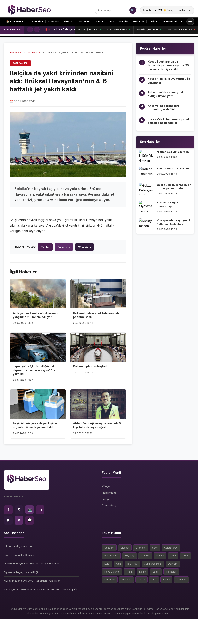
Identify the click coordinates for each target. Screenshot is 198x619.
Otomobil (109, 579)
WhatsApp (84, 246)
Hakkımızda (109, 492)
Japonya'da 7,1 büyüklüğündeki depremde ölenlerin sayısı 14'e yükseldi (64, 29)
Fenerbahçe (111, 555)
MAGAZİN (138, 21)
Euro (106, 563)
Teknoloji (171, 571)
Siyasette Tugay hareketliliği (21, 572)
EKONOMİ (84, 21)
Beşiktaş (129, 555)
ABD (154, 579)
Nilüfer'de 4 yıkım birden (18, 546)
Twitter (45, 246)
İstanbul (145, 555)
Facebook (64, 246)
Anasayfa (14, 21)
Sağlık (156, 571)
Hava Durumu (111, 571)
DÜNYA (99, 21)
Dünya (141, 579)
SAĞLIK (153, 21)
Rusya (166, 579)
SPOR (111, 21)
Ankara (160, 555)
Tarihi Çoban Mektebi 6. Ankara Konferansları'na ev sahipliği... (41, 589)
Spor (155, 547)
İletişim (106, 499)
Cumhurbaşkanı (152, 563)
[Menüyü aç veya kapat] (190, 21)
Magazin (126, 579)
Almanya (181, 579)
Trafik (129, 571)
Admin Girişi (109, 505)
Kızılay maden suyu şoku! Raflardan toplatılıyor (32, 580)
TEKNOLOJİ (169, 21)
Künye (106, 486)
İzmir (173, 555)
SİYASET (68, 21)
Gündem (109, 547)
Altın (118, 563)
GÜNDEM (53, 21)
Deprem (172, 563)
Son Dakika (33, 52)
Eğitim (142, 571)
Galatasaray (171, 547)
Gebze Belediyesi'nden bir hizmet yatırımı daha (32, 563)
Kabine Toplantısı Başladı (19, 554)
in (40, 509)
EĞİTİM (123, 21)
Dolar (186, 555)
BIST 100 (132, 563)
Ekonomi (141, 547)
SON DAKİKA (35, 21)
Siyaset (125, 547)
